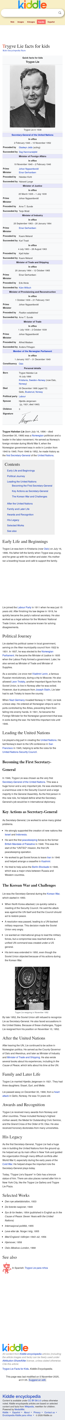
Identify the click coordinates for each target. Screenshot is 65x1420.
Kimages (31, 21)
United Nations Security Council (19, 752)
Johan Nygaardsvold (29, 168)
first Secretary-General (18, 455)
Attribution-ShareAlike (14, 1360)
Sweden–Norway (37, 380)
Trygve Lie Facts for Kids (15, 1368)
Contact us (49, 1412)
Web (12, 21)
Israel (8, 834)
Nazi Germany (17, 700)
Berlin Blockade (40, 867)
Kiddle (5, 1412)
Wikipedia (29, 1406)
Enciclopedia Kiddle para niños (17, 1415)
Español (51, 21)
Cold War (7, 1164)
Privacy (37, 1412)
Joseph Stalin (43, 689)
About (27, 1412)
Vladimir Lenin (40, 673)
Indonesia (21, 834)
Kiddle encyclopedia (31, 1354)
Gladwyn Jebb (25, 147)
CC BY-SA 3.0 (34, 1400)
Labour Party (24, 607)
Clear (53, 13)
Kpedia (41, 21)
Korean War (53, 893)
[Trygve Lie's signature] (28, 417)
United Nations (45, 455)
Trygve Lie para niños (36, 1268)
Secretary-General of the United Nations (32, 134)
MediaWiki (19, 1409)
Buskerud (29, 391)
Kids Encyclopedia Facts (14, 50)
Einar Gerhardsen (27, 172)
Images (21, 21)
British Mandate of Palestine (20, 844)
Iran (49, 857)
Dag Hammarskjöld (28, 151)
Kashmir (45, 861)
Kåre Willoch (25, 287)
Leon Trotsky (18, 681)
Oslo (21, 363)
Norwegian (38, 435)
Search (59, 12)
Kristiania (23, 380)
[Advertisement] (32, 33)
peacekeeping (29, 840)
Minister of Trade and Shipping (23, 1057)
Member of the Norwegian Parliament (32, 351)
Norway (22, 383)
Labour (22, 396)
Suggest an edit (37, 1379)
